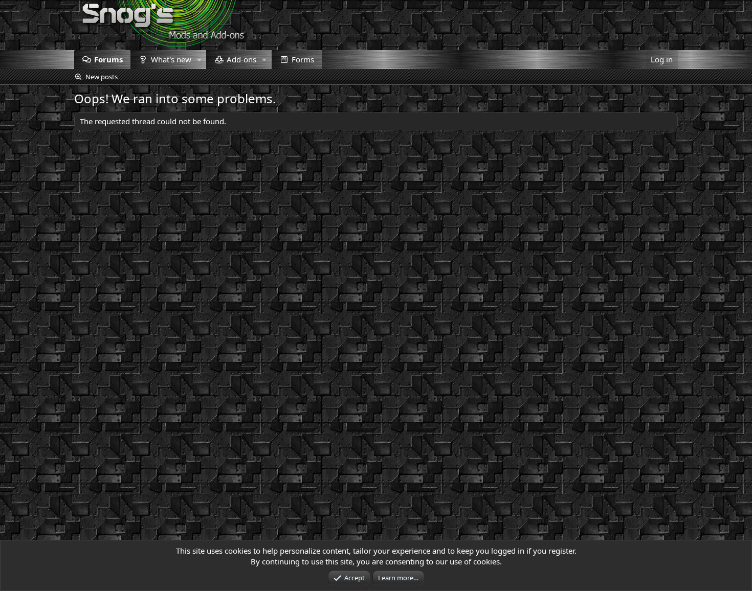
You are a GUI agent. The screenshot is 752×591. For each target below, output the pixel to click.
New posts (101, 76)
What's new (171, 59)
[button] (199, 59)
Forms (303, 59)
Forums (108, 59)
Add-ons (241, 59)
